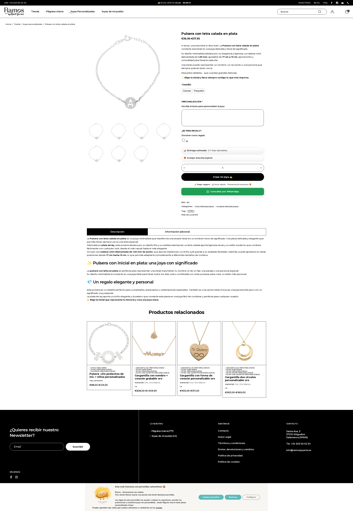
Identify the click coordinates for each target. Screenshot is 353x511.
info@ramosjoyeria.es (298, 450)
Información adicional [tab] (177, 231)
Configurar (251, 497)
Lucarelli (193, 214)
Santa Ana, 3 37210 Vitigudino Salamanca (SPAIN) (297, 434)
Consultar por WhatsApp (224, 191)
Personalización (192, 101)
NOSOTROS (305, 3)
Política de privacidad (230, 455)
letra (190, 211)
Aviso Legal (224, 437)
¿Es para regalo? (191, 131)
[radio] (187, 91)
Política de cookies (229, 462)
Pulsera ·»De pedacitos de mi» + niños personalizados (107, 375)
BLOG (317, 3)
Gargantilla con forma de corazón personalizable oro (197, 377)
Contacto (223, 430)
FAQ (325, 3)
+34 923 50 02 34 (17, 3)
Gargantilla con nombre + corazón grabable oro (151, 377)
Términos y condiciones (231, 443)
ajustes (159, 508)
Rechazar (233, 497)
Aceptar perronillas (211, 497)
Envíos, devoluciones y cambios (236, 449)
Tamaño (186, 85)
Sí (187, 141)
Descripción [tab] (117, 231)
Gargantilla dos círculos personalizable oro (240, 379)
